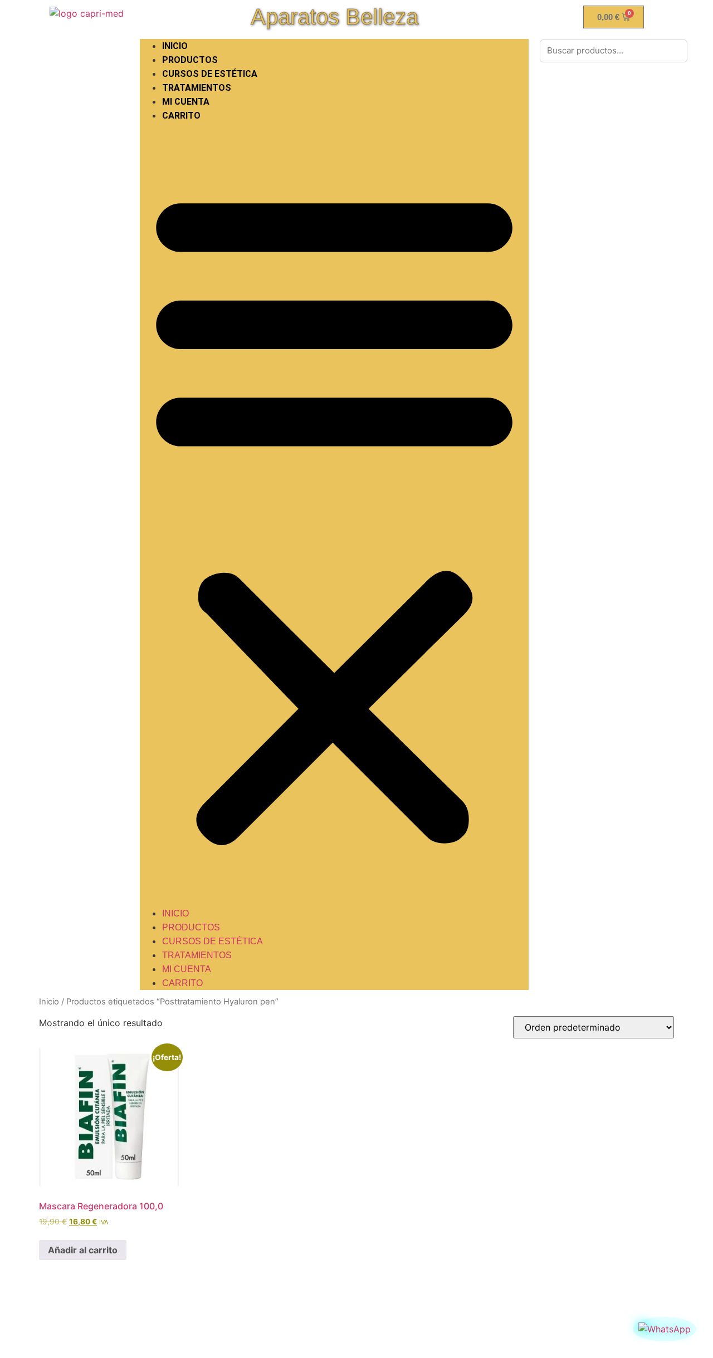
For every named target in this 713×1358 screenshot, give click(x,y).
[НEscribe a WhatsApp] (664, 1329)
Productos (190, 60)
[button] (334, 514)
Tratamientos (196, 87)
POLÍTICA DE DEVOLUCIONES (118, 1311)
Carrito (181, 115)
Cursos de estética (209, 73)
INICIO (175, 46)
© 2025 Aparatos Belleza (356, 1331)
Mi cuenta (185, 101)
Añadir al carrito (83, 1250)
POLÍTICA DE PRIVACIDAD (277, 1311)
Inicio (49, 1002)
